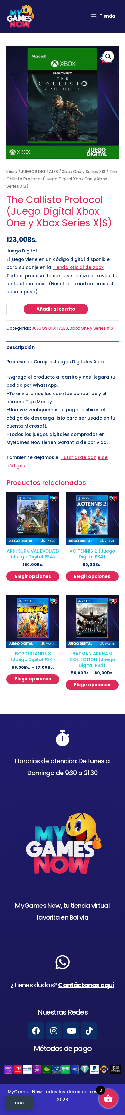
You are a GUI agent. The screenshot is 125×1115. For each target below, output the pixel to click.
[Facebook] (36, 1030)
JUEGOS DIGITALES (39, 171)
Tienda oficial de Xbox (78, 267)
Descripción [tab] (20, 347)
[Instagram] (54, 1030)
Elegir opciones (33, 576)
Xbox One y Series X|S (83, 171)
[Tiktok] (89, 1030)
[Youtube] (71, 1030)
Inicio (11, 171)
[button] (108, 56)
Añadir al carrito (56, 309)
